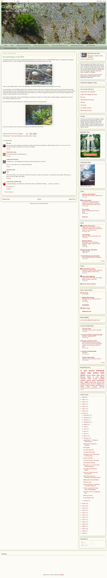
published (83, 383)
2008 (83, 526)
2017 (83, 505)
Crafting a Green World (88, 194)
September (87, 422)
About (12, 45)
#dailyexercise (100, 383)
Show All (102, 261)
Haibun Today (86, 308)
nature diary (26, 136)
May (85, 431)
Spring (34, 136)
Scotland (101, 379)
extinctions (92, 385)
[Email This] (30, 134)
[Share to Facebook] (34, 134)
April (85, 433)
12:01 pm (8, 178)
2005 (83, 533)
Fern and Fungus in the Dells (91, 460)
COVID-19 (94, 386)
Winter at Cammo (88, 495)
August (86, 424)
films (81, 382)
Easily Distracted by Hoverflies (91, 256)
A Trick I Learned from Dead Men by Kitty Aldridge (90, 488)
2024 (83, 401)
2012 (83, 517)
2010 (83, 521)
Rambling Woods (87, 240)
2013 (83, 515)
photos (30, 136)
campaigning (100, 380)
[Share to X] (33, 134)
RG (7, 143)
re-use (95, 379)
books (93, 375)
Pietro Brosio (9, 152)
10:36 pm (8, 188)
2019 (83, 413)
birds (102, 373)
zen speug (85, 292)
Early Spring (86, 447)
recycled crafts (85, 379)
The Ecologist (86, 234)
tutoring (81, 389)
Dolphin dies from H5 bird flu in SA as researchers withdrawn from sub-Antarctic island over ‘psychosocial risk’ (92, 228)
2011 (83, 519)
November (87, 417)
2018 (83, 503)
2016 (83, 508)
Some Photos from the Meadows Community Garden (91, 476)
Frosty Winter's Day (88, 497)
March (85, 435)
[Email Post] (26, 133)
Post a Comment (9, 192)
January (86, 500)
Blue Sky (82, 97)
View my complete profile (87, 59)
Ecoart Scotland (86, 200)
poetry (82, 375)
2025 (83, 399)
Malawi (82, 386)
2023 (83, 404)
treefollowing (99, 385)
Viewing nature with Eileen (89, 249)
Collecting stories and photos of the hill (91, 358)
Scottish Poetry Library (88, 268)
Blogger (62, 574)
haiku (98, 375)
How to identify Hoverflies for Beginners (91, 257)
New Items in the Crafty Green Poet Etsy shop (91, 455)
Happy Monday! (86, 251)
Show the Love (87, 482)
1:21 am (8, 149)
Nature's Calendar (88, 458)
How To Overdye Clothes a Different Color (92, 195)
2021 (83, 408)
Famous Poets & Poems (89, 284)
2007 (83, 528)
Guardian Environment (88, 225)
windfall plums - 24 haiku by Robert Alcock (90, 440)
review (89, 375)
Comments (85, 545)
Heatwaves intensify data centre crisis (91, 236)
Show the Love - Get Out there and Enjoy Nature (91, 465)
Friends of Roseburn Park (89, 341)
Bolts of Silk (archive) (86, 110)
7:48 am (8, 166)
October (86, 419)
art (103, 385)
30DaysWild (93, 382)
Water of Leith (8, 61)
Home (5, 45)
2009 (83, 524)
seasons (99, 382)
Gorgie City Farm (91, 383)
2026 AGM (84, 352)
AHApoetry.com (86, 311)
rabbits (86, 382)
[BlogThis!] (31, 134)
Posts (84, 542)
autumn (88, 380)
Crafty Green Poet (17, 6)
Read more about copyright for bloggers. (90, 71)
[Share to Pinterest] (36, 134)
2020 (83, 411)
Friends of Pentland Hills (89, 351)
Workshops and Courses (10, 48)
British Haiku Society (88, 297)
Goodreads (83, 105)
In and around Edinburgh (16, 136)
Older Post (72, 199)
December (87, 415)
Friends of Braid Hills (88, 357)
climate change (84, 385)
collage (88, 386)
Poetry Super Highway (88, 276)
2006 (83, 531)
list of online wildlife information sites (90, 320)
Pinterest (82, 102)
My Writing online (91, 45)
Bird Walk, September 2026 (88, 336)
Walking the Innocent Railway (91, 479)
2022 (83, 406)
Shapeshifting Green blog (87, 99)
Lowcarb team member (12, 181)
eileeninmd (9, 169)
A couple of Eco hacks (89, 452)
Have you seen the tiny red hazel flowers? (90, 473)
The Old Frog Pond (88, 450)
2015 (83, 510)
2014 (83, 512)
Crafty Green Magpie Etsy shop (59, 45)
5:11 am (8, 156)
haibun (95, 388)
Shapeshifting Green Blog (77, 45)
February (86, 438)
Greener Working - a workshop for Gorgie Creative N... (91, 485)
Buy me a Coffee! (24, 48)
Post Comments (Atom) (42, 203)
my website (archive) (85, 107)
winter (94, 380)
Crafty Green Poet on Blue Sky (41, 45)
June (85, 429)
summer (83, 380)
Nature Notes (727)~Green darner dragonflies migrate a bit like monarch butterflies (91, 244)
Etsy (103, 382)
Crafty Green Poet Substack (23, 45)
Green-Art (85, 216)
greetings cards (101, 388)
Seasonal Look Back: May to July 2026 (91, 330)
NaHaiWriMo (85, 305)
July (85, 426)
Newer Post (6, 199)
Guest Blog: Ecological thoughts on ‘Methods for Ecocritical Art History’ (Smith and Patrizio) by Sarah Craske (91, 203)
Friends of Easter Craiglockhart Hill (92, 334)
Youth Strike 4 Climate (89, 462)
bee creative (85, 209)
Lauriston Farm (86, 328)
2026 (83, 397)
